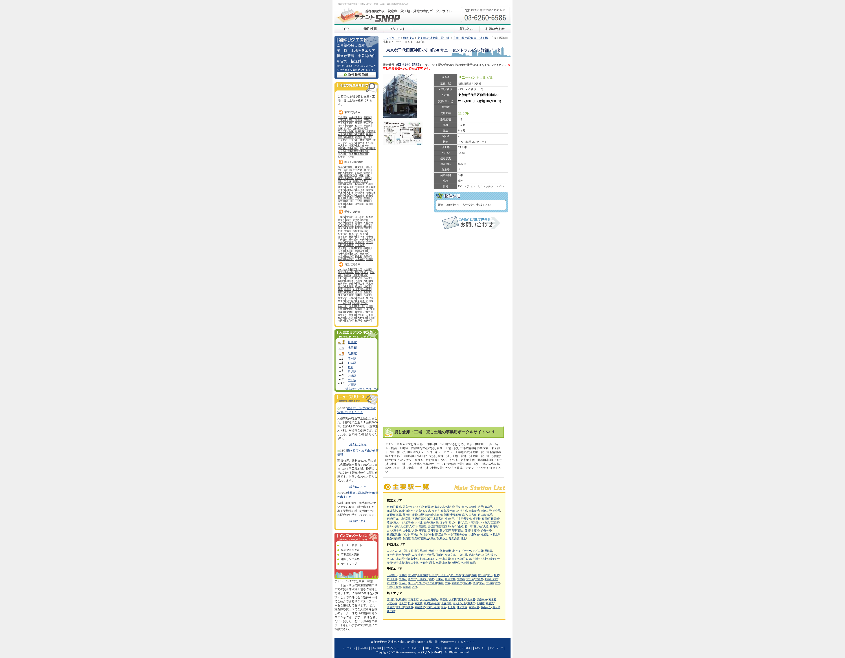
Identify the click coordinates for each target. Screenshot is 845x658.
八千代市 (342, 233)
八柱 (414, 587)
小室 (389, 587)
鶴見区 (350, 167)
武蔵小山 (442, 538)
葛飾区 (350, 131)
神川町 (361, 314)
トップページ (391, 38)
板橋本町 (486, 530)
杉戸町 (358, 320)
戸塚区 (358, 172)
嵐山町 (361, 306)
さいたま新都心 (429, 599)
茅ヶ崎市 (371, 187)
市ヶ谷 (436, 510)
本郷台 (424, 562)
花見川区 (360, 217)
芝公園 (496, 510)
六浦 (475, 558)
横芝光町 (364, 253)
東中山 (461, 579)
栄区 (361, 175)
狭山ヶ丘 (486, 607)
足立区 (341, 131)
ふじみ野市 (344, 303)
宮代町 (372, 317)
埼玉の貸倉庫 (352, 264)
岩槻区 (347, 275)
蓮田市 (361, 298)
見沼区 (341, 272)
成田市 (367, 225)
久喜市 (350, 295)
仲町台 (440, 554)
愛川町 (369, 204)
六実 (447, 583)
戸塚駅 (352, 363)
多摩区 (364, 181)
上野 (421, 514)
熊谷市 (364, 275)
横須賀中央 (412, 558)
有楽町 (391, 506)
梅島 (396, 526)
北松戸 (421, 583)
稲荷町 (486, 518)
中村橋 (433, 534)
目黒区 (350, 123)
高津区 (356, 181)
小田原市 (360, 187)
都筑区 (350, 178)
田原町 (495, 518)
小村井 (418, 522)
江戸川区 (360, 131)
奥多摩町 (362, 154)
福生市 (361, 143)
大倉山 (479, 554)
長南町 (350, 259)
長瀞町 (358, 312)
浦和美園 (462, 607)
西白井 (412, 579)
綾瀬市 (361, 195)
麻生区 (350, 184)
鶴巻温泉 (398, 562)
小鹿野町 (368, 312)
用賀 (458, 506)
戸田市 (347, 289)
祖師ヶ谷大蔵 (413, 510)
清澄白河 (426, 518)
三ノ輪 (478, 526)
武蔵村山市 (344, 148)
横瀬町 (341, 312)
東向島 (434, 522)
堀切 (451, 522)
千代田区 (342, 117)
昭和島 (397, 538)
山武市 (350, 245)
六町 (412, 526)
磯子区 (367, 170)
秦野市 (369, 189)
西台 (460, 530)
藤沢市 (350, 187)
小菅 (471, 522)
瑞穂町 (365, 151)
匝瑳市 (369, 242)
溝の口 (391, 558)
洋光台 (391, 554)
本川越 (400, 607)
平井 (454, 518)
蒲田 (446, 514)
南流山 (490, 583)
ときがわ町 (370, 309)
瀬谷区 (353, 175)
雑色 (389, 538)
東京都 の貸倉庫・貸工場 (433, 38)
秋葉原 (445, 510)
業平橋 (409, 522)
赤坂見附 (392, 510)
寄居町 (341, 317)
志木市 (350, 292)
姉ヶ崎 (482, 575)
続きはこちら (358, 444)
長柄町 (341, 259)
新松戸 (433, 575)
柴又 (487, 522)
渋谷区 (341, 125)
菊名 (487, 554)
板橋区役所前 (395, 534)
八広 (464, 522)
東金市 (350, 228)
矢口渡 (407, 538)
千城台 (397, 587)
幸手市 (341, 300)
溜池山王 (486, 510)
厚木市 (341, 192)
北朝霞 (481, 603)
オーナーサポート (351, 545)
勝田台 (412, 583)
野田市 (350, 225)
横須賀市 (360, 184)
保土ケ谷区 (356, 170)
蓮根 (467, 530)
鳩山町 (358, 309)
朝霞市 (341, 292)
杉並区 (358, 125)
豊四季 (479, 579)
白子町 (367, 256)
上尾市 (350, 286)
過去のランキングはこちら (362, 389)
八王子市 (371, 131)
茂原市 (358, 225)
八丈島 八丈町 (346, 157)
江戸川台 (443, 575)
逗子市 (341, 189)
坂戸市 (369, 298)
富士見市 (342, 298)
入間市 (356, 289)
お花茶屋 (421, 526)
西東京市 (356, 151)
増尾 (475, 583)
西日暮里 (433, 530)
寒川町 (341, 198)
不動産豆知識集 (350, 554)
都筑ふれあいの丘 (430, 558)
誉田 (489, 575)
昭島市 (350, 137)
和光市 (358, 292)
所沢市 (367, 278)
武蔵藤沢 (420, 607)
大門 (480, 506)
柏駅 (350, 367)
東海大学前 (412, 562)
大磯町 (350, 198)
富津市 (361, 236)
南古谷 (492, 599)
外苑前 (407, 514)
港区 (359, 117)
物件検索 (408, 38)
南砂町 (416, 518)
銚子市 (364, 219)
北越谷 (471, 599)
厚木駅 (352, 358)
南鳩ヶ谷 (474, 607)
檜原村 (352, 154)
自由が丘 (474, 510)
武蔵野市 (351, 134)
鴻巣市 (369, 283)
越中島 (400, 518)
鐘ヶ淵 (444, 522)
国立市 (352, 143)
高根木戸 (457, 583)
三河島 (494, 526)
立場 (438, 562)
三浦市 (361, 189)
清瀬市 (352, 145)
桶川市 (341, 295)
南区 (346, 170)
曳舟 (426, 522)
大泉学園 (474, 534)
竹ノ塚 (469, 526)
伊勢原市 (360, 192)
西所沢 (391, 607)
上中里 (407, 530)
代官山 (454, 510)
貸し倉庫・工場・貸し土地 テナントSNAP (345, 28)
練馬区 (364, 128)
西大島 (473, 514)
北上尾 (452, 607)
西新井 (446, 526)
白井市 (341, 242)
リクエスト (397, 28)
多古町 (341, 250)
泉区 (367, 175)
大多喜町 (360, 259)
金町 (460, 526)
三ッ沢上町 (458, 558)
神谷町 (463, 510)
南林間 (465, 562)
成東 (497, 583)
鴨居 (408, 554)
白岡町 (341, 320)
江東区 (367, 120)
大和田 (453, 599)
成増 (406, 534)
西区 (368, 167)
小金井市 (342, 140)
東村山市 (371, 140)
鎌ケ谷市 (342, 236)
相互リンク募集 (350, 559)
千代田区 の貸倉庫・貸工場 (470, 38)
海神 (474, 575)
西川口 (391, 599)
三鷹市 (361, 134)
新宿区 (367, 117)
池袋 (421, 506)
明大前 (450, 506)
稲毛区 (369, 217)
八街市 (363, 239)
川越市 (356, 275)
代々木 (413, 506)
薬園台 (440, 579)
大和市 (350, 192)
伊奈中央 (482, 599)
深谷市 (341, 286)
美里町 (352, 314)
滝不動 (467, 583)
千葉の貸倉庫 (352, 211)
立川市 (341, 134)
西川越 (409, 607)
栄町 (359, 248)
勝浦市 (347, 231)
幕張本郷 (422, 575)
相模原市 (351, 189)
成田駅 (352, 348)
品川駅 (352, 353)
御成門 (488, 506)
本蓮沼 (475, 530)
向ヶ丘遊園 (427, 554)
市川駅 (352, 380)
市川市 (341, 222)
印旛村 (352, 248)
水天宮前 (438, 518)
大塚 (414, 530)
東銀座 (473, 506)
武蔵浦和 (401, 599)
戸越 (433, 538)
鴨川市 (363, 233)
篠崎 (489, 514)
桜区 (357, 272)
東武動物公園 (432, 603)
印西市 (372, 239)
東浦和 (462, 599)
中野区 (350, 125)
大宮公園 (392, 603)
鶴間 (472, 562)
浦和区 (364, 272)
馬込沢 (403, 583)
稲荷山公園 (433, 607)
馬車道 (424, 550)
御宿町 (369, 259)
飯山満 (407, 587)
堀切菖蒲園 (434, 526)
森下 (464, 514)
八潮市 (367, 295)
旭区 (340, 175)
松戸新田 (431, 583)
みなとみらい (395, 550)
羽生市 (361, 283)
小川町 (369, 306)
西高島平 (451, 530)
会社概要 (377, 648)
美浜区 (356, 219)
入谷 (486, 526)
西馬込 (425, 538)
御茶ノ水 (439, 506)
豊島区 (367, 125)
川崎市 (358, 178)
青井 (389, 526)
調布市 (358, 137)
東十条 (397, 530)
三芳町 (364, 303)
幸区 (340, 181)
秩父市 (358, 278)
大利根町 (362, 317)
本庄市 (358, 280)
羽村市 (372, 148)
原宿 (405, 506)
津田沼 (403, 575)
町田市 (367, 137)
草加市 (358, 286)
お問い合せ (480, 648)
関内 (406, 550)
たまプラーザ (463, 550)
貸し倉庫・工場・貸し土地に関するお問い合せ (495, 28)
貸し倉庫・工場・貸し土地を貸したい (466, 28)
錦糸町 (429, 514)
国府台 (403, 579)
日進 (410, 603)
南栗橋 (418, 603)
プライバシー (392, 648)
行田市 (350, 278)
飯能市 (341, 280)
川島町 (341, 309)
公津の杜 (422, 579)
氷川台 (424, 534)
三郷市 (352, 298)
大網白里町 (361, 250)
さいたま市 (344, 269)
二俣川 (416, 554)
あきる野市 (344, 151)
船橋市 (350, 222)
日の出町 (342, 154)
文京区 (341, 120)
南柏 (431, 579)
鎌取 (496, 575)
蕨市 (340, 289)
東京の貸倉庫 (352, 112)
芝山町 (354, 253)
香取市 (341, 245)
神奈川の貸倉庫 (353, 162)
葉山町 (369, 195)
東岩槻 (444, 599)
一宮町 (341, 256)
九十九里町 (344, 253)
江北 (463, 538)
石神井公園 (460, 534)
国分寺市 (342, 143)
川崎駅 (352, 342)
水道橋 (438, 514)
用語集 (447, 648)
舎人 (389, 530)
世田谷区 (368, 123)
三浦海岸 (494, 558)
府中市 (341, 137)
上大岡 (400, 558)
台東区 (350, 120)
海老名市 (371, 192)
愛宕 (482, 583)
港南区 (367, 172)
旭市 (357, 228)
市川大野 (392, 583)
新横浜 (450, 550)
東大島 (482, 514)
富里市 (350, 242)
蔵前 (389, 522)
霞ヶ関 (496, 607)
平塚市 (369, 184)
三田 (398, 514)
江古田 (442, 534)
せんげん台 (459, 603)
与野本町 (413, 599)
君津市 (352, 236)
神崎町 (367, 248)
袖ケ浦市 (353, 239)
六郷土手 (495, 534)
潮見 (408, 518)
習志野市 (366, 228)
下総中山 (392, 575)
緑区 (346, 175)
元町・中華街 (437, 550)
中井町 (367, 198)
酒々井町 (342, 248)
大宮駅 (352, 384)
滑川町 (352, 306)
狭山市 (352, 283)
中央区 (352, 117)
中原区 (347, 181)
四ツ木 (479, 522)
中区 (340, 170)
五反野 (495, 522)
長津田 (488, 550)
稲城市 (363, 148)
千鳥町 (416, 538)
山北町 (358, 201)
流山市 (364, 231)
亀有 (454, 526)
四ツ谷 (426, 510)
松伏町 (367, 320)
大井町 (341, 201)
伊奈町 (355, 303)
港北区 (350, 172)
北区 (340, 128)
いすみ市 (360, 245)
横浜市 (341, 167)
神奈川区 (360, 167)
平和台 (415, 534)
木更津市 (368, 222)
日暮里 (422, 530)
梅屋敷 (485, 534)
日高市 (361, 300)
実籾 (441, 583)
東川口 (471, 603)
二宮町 (358, 198)
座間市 (341, 195)
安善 (389, 562)
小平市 (352, 140)
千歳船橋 (455, 514)
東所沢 (490, 603)
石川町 (415, 550)
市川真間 (392, 579)
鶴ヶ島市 (351, 300)
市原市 (356, 231)
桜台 (450, 534)
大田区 (358, 123)
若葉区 (341, 219)
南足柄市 (351, 195)
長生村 (358, 256)
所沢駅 (352, 371)
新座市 (367, 292)
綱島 (471, 554)
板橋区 (356, 128)
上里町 (369, 314)
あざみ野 (478, 550)
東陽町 (391, 518)
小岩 (447, 518)
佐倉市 (341, 228)
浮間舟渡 (454, 538)
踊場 (431, 562)
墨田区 (358, 120)
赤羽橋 (391, 514)
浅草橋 (477, 518)
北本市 (358, 295)
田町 (398, 506)
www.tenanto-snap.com (410, 652)
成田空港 (455, 575)
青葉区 (341, 178)
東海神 (466, 575)
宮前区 (341, 184)
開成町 (367, 201)
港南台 (400, 554)
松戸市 (341, 225)
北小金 (470, 579)
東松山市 (368, 280)
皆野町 (350, 312)
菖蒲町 (350, 320)
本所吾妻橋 (464, 518)
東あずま (398, 522)
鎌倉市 (341, 187)
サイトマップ (349, 563)
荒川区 (347, 128)
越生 (443, 607)
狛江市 (369, 143)
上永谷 (446, 562)
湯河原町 (360, 204)
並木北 (483, 558)
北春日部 (446, 603)
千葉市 (341, 217)
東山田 (446, 558)
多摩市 (354, 148)
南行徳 (412, 575)
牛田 (458, 522)
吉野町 (455, 562)
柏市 (340, 231)
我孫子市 (353, 233)
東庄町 (350, 250)
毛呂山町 (342, 306)
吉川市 (369, 300)
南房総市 (360, 242)
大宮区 (367, 269)
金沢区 (341, 172)
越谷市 (367, 286)
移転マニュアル (350, 549)
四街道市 (342, 239)
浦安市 (369, 236)
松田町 (350, 201)
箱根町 (341, 204)
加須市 (350, 280)
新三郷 (391, 611)
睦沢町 (350, 256)
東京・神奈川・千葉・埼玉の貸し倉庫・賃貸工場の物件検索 (370, 28)
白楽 (468, 558)
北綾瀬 (404, 526)
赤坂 (401, 510)
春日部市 (342, 283)
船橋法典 (450, 579)
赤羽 (414, 514)
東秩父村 (342, 314)
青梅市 (369, 134)
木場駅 (352, 376)
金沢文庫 (450, 554)
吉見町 (350, 309)
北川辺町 (351, 317)
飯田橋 (429, 506)
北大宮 (403, 603)
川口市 (341, 278)
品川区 (341, 123)
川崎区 (367, 178)
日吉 (493, 554)
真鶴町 (350, 204)
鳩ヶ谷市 (366, 289)
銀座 (464, 506)
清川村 (341, 206)
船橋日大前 (491, 579)
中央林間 (462, 554)
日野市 (361, 140)
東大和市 (342, 145)
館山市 (358, 222)
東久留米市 (363, 145)
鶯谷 (442, 530)
